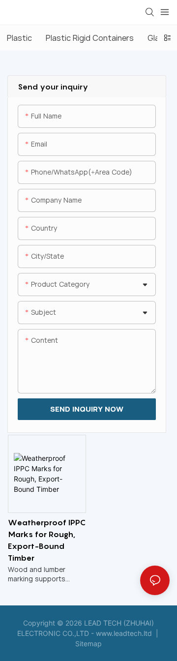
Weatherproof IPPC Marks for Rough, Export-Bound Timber (47, 540)
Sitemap (88, 643)
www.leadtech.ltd (124, 633)
